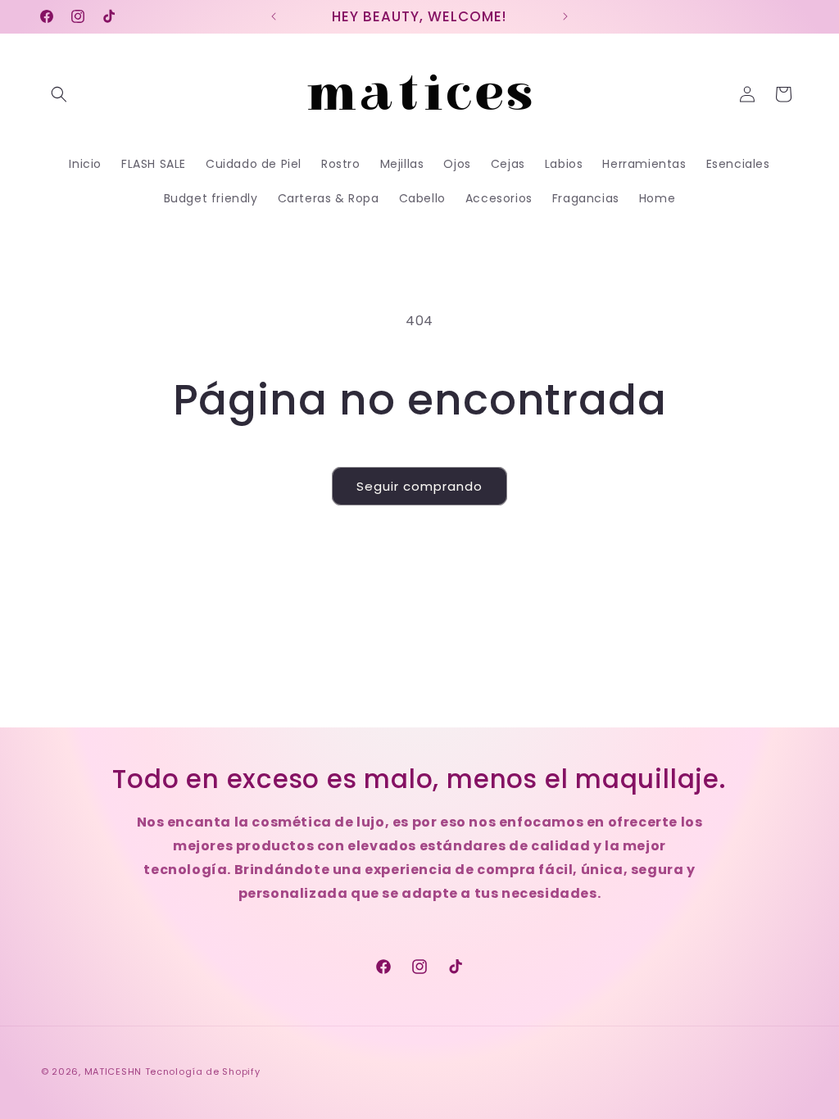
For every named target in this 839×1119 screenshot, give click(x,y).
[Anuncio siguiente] (565, 16)
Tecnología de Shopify (203, 1071)
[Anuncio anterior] (274, 16)
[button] (59, 94)
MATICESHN (113, 1071)
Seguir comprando (419, 486)
